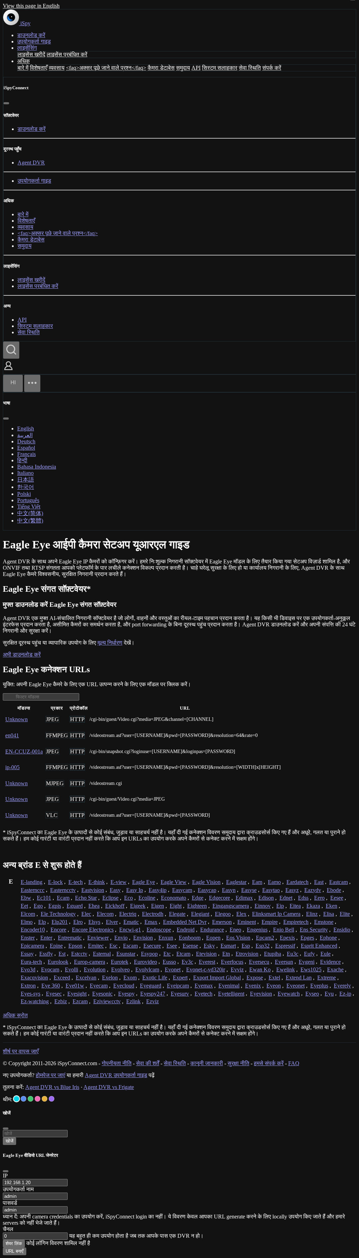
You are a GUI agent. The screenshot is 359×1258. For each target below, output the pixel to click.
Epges (307, 938)
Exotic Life (154, 978)
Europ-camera (89, 962)
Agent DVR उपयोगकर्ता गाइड (116, 1075)
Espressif (285, 946)
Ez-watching (35, 1001)
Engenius (257, 930)
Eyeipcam (178, 986)
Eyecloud (123, 986)
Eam (257, 882)
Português (28, 500)
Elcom (28, 914)
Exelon (110, 978)
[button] (8, 371)
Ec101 (44, 898)
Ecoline (146, 898)
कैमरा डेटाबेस (161, 68)
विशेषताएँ (38, 68)
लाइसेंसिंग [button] (27, 48)
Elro (78, 922)
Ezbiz (60, 1001)
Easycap (207, 890)
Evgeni (306, 962)
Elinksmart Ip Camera (276, 914)
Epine (56, 946)
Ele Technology (58, 914)
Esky (209, 946)
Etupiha (272, 954)
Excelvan (86, 978)
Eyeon (273, 986)
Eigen (157, 906)
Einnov (263, 906)
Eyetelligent (231, 994)
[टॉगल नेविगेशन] (32, 383)
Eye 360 (50, 986)
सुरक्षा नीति (238, 1063)
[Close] (5, 1171)
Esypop (149, 954)
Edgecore (219, 898)
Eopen (213, 938)
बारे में (23, 68)
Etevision (206, 954)
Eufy (309, 954)
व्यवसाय (57, 68)
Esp (246, 946)
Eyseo (312, 994)
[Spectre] (16, 1099)
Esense (190, 946)
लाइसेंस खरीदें (31, 54)
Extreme (326, 978)
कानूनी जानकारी (206, 1063)
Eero (319, 898)
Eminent (246, 922)
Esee (172, 946)
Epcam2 (265, 938)
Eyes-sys (30, 994)
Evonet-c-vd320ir (205, 969)
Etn (226, 954)
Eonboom (190, 938)
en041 (12, 735)
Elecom (105, 914)
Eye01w (75, 986)
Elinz (312, 914)
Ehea (94, 906)
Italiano (25, 473)
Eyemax (204, 986)
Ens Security (314, 930)
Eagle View (174, 882)
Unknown (16, 719)
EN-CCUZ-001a (24, 751)
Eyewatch (289, 994)
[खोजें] (11, 350)
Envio (121, 938)
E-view (118, 882)
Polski (24, 494)
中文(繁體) (30, 520)
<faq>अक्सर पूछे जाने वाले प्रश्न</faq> (106, 68)
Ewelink (285, 969)
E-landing (31, 882)
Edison (266, 898)
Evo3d (28, 969)
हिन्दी (22, 460)
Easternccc (33, 890)
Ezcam (80, 1001)
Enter (46, 938)
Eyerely (342, 986)
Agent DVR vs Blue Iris (52, 1087)
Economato (173, 898)
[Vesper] (51, 1099)
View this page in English (31, 6)
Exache (335, 969)
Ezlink (133, 1001)
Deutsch (26, 441)
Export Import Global (217, 978)
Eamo (274, 882)
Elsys (94, 922)
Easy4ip (158, 890)
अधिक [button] (23, 61)
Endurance (212, 930)
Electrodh (152, 914)
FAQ (293, 1063)
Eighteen (197, 906)
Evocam (50, 969)
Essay (27, 954)
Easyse (249, 890)
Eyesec (54, 994)
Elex (241, 914)
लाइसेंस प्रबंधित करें (67, 54)
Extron (28, 986)
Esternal (102, 954)
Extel (274, 978)
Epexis (287, 938)
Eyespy (126, 994)
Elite (345, 914)
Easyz (292, 890)
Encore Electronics (93, 930)
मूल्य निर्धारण (109, 643)
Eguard (75, 906)
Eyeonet (295, 986)
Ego (38, 906)
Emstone (323, 922)
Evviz (237, 969)
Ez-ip (345, 994)
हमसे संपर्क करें (269, 1063)
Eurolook (58, 962)
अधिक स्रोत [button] (15, 1015)
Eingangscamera (230, 906)
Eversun (284, 962)
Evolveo (120, 969)
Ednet (285, 898)
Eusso (169, 962)
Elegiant (200, 914)
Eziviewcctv (107, 1001)
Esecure (152, 946)
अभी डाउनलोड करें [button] (22, 655)
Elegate (177, 914)
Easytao (271, 890)
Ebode (334, 890)
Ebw (26, 898)
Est (62, 954)
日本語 (25, 480)
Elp (42, 922)
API (196, 68)
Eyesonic (102, 994)
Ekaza (313, 906)
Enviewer (98, 938)
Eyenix (253, 986)
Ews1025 (310, 969)
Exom (130, 978)
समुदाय (183, 68)
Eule (325, 954)
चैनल (8, 1229)
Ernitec (96, 946)
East (319, 882)
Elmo (27, 922)
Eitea (295, 906)
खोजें (9, 1141)
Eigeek (137, 906)
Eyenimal (228, 986)
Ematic (131, 922)
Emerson (222, 922)
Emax (150, 922)
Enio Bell (283, 930)
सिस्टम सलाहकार (219, 68)
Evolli (71, 969)
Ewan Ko (260, 969)
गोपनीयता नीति (116, 1063)
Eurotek (119, 962)
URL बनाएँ (14, 1251)
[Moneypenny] (37, 1099)
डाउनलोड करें (31, 35)
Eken (331, 906)
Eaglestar (236, 882)
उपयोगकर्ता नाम (18, 1189)
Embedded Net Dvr (184, 922)
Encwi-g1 (130, 930)
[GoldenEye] (44, 1099)
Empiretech (296, 922)
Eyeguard (150, 986)
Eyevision (261, 994)
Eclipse (110, 898)
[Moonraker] (23, 1099)
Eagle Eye (143, 882)
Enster (28, 938)
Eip (280, 906)
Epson (75, 946)
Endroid (186, 930)
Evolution (95, 969)
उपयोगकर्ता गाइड (34, 41)
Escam (130, 946)
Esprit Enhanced (319, 946)
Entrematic (70, 938)
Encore (58, 930)
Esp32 (263, 946)
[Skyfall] (30, 1099)
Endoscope (159, 930)
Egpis (54, 906)
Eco (128, 898)
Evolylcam (147, 969)
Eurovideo (145, 962)
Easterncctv (63, 890)
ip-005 (12, 767)
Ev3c (187, 962)
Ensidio (341, 930)
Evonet (173, 969)
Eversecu (259, 962)
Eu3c (292, 954)
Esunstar (125, 954)
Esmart (228, 946)
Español (26, 448)
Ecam (63, 898)
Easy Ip (134, 890)
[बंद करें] (6, 103)
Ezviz (152, 1001)
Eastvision (92, 890)
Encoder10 (33, 930)
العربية (25, 435)
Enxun (165, 938)
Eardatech (297, 882)
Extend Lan (299, 978)
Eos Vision (238, 938)
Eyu (329, 994)
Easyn (229, 890)
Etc (167, 954)
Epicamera (32, 946)
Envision (143, 938)
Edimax (244, 898)
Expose (254, 978)
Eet (24, 906)
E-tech (75, 882)
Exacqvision (34, 978)
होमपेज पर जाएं (50, 1075)
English (25, 428)
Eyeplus (319, 986)
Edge (197, 898)
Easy (115, 890)
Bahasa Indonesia (36, 467)
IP (5, 1176)
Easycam (182, 890)
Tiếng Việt (28, 506)
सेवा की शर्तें (147, 1063)
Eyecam (99, 986)
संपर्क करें (271, 68)
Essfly (46, 954)
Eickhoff (114, 906)
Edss (303, 898)
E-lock (55, 882)
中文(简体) (30, 513)
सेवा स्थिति (250, 68)
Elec (86, 914)
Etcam (183, 954)
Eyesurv (180, 994)
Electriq (127, 914)
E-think (96, 882)
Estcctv (79, 954)
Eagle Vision (206, 882)
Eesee (336, 898)
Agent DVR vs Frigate (108, 1087)
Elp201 (60, 922)
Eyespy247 (152, 994)
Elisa (328, 914)
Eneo (235, 930)
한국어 (25, 487)
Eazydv (312, 890)
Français (26, 454)
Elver (112, 922)
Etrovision (247, 954)
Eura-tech (31, 962)
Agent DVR (31, 163)
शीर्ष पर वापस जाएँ (21, 1051)
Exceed (62, 978)
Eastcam (338, 882)
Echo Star (86, 898)
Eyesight (77, 994)
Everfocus (232, 962)
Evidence (330, 962)
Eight (176, 906)
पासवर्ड (10, 1203)
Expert (180, 978)
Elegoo (223, 914)
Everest (207, 962)
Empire (270, 922)
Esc (113, 946)
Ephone (328, 938)
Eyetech (203, 994)
